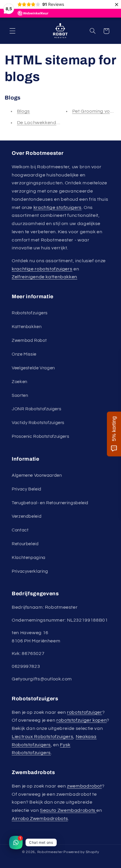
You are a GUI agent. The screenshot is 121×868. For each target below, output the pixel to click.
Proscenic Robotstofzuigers (40, 436)
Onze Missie (24, 354)
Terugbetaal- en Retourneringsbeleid (50, 503)
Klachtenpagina (29, 557)
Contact (20, 530)
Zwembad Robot (29, 340)
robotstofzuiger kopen (81, 720)
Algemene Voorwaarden (37, 475)
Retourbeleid (25, 544)
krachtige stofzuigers (57, 207)
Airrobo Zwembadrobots (40, 818)
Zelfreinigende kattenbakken (44, 277)
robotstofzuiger (84, 712)
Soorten (20, 395)
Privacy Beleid (26, 489)
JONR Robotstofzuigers (36, 409)
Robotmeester (50, 852)
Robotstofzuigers (30, 313)
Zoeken (19, 382)
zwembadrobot (84, 786)
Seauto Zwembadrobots (68, 810)
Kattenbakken (27, 327)
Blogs (23, 111)
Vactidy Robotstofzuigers (38, 423)
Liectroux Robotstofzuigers (42, 736)
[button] (12, 31)
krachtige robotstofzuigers (42, 269)
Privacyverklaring (30, 571)
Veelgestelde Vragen (33, 368)
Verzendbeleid (26, 516)
